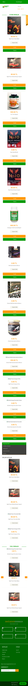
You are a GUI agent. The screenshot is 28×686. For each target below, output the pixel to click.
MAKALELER (5, 448)
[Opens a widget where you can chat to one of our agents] (23, 683)
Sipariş (14, 50)
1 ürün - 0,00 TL (20, 9)
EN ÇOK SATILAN (6, 443)
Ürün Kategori (19, 1)
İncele (15, 47)
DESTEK (4, 453)
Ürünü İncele (15, 481)
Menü (4, 1)
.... (17, 684)
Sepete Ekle (14, 42)
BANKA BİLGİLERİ (6, 451)
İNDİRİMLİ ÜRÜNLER (6, 446)
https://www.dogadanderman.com (8, 664)
